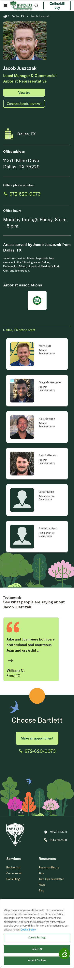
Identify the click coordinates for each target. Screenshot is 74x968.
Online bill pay (57, 5)
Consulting (13, 879)
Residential (13, 867)
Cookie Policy (28, 930)
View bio (24, 92)
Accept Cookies (37, 960)
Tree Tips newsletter (51, 879)
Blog (41, 890)
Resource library (49, 867)
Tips (41, 873)
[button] (55, 832)
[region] (37, 933)
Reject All (37, 949)
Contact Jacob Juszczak (24, 103)
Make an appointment (37, 738)
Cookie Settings (37, 937)
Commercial (13, 873)
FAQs (42, 884)
